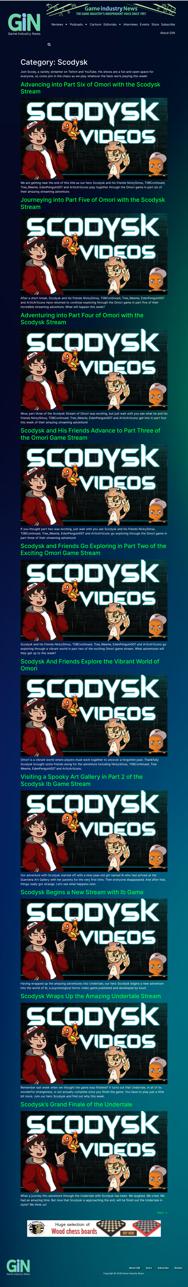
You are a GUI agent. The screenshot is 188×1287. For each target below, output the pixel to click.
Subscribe (168, 24)
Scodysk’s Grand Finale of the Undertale (76, 1104)
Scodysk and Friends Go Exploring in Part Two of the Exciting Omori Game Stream (93, 549)
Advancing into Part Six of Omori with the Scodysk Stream (90, 88)
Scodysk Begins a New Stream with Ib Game (82, 892)
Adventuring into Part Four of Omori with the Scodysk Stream (82, 319)
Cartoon (95, 24)
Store (155, 24)
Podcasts (76, 24)
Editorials (110, 24)
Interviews (131, 24)
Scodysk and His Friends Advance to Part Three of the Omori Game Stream (90, 434)
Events (144, 24)
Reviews (57, 24)
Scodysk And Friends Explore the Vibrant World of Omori (90, 665)
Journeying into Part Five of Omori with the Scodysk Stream (93, 203)
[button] (49, 44)
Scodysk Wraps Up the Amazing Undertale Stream (91, 996)
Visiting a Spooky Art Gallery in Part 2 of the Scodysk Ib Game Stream (82, 780)
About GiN (167, 33)
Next (162, 1212)
